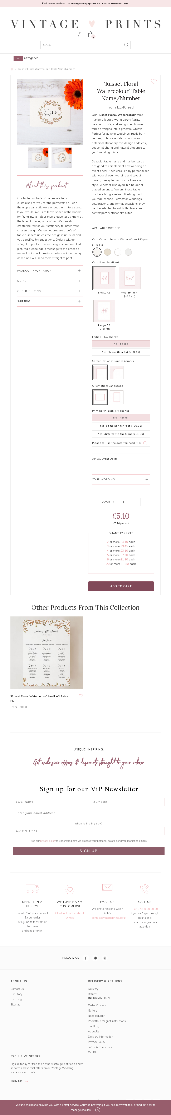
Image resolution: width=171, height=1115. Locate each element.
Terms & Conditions (100, 1047)
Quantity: (109, 501)
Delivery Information (100, 1037)
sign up (16, 1081)
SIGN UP (89, 851)
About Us (93, 1031)
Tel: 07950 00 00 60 (145, 909)
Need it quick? (96, 1016)
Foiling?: (97, 337)
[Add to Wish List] (154, 81)
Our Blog (16, 999)
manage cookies (81, 1110)
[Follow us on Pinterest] (95, 958)
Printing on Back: (103, 410)
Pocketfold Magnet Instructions (107, 1021)
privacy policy (48, 840)
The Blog (93, 1026)
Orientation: (100, 386)
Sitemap (15, 1005)
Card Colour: (100, 239)
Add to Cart (121, 586)
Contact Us (17, 989)
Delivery (93, 989)
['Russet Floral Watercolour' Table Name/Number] (38, 157)
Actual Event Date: (104, 459)
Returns (93, 994)
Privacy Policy (96, 1042)
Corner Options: (102, 361)
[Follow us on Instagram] (105, 958)
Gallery (92, 1011)
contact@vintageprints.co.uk (109, 918)
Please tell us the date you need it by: (117, 443)
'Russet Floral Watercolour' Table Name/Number (46, 69)
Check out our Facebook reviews (69, 915)
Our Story (16, 994)
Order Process (97, 1005)
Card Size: (99, 262)
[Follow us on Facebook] (86, 958)
